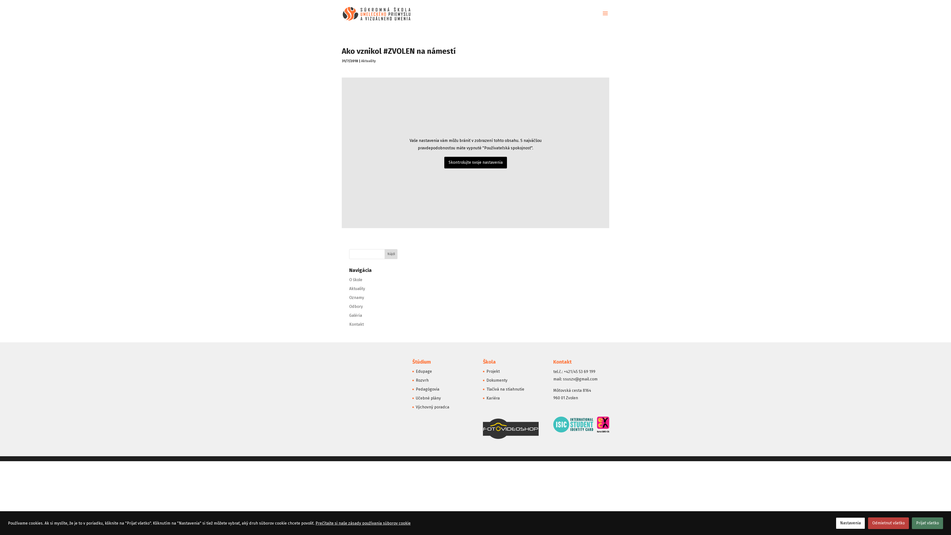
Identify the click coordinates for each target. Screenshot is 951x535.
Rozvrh (422, 380)
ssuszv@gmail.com (580, 379)
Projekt (493, 371)
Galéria (355, 315)
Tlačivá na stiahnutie (505, 389)
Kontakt (356, 324)
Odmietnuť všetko (888, 523)
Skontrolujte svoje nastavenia (476, 162)
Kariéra (493, 398)
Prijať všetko (927, 523)
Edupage (424, 371)
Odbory (356, 306)
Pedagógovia (427, 389)
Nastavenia (850, 523)
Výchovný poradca (432, 407)
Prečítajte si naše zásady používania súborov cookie (363, 523)
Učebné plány (428, 398)
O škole (355, 279)
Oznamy (356, 297)
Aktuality (368, 61)
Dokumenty (496, 380)
